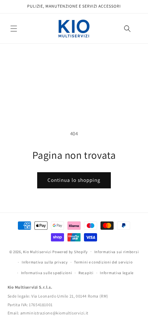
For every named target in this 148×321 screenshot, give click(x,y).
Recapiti (86, 272)
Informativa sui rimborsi (116, 251)
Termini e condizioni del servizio (103, 262)
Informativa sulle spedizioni (46, 272)
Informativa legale (117, 272)
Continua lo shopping (74, 180)
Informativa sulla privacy (45, 262)
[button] (13, 28)
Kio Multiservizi (37, 251)
